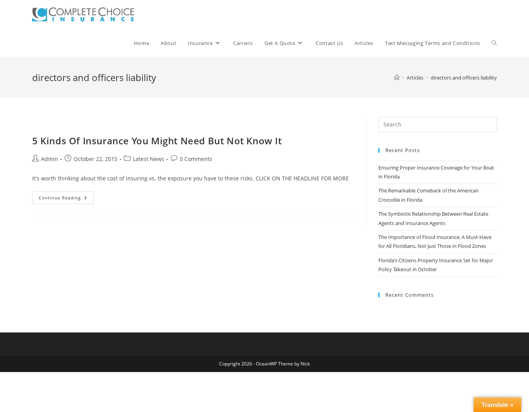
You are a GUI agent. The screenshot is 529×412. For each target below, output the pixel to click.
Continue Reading (66, 199)
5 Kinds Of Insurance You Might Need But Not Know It (157, 140)
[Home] (396, 77)
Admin (49, 159)
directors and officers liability (464, 77)
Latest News (148, 159)
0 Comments (196, 159)
